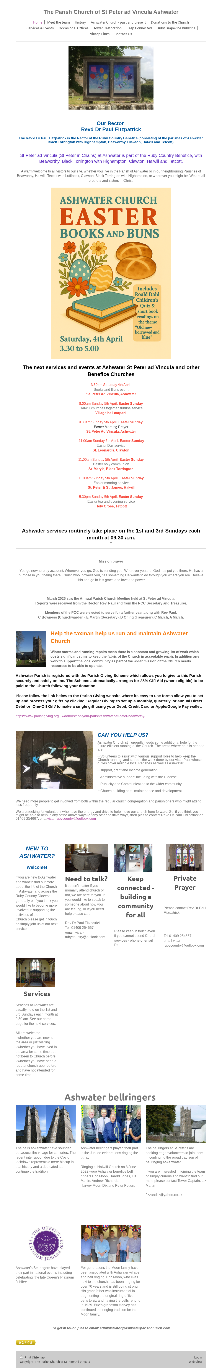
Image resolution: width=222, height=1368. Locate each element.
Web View (195, 1362)
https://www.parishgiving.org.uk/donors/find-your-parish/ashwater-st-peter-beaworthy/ (80, 716)
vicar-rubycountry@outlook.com (71, 818)
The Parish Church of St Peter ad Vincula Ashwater (111, 12)
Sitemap (39, 1357)
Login (198, 1357)
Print (28, 1357)
